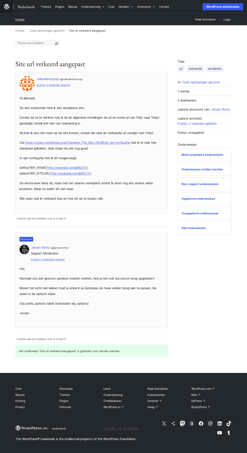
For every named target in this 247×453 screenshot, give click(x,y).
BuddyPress (200, 407)
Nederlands (59, 428)
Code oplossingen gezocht (46, 30)
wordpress (215, 68)
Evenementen (156, 394)
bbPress (198, 400)
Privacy (20, 407)
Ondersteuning (113, 394)
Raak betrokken (157, 388)
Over (18, 388)
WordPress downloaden (222, 6)
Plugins (64, 400)
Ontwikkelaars (112, 400)
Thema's (64, 394)
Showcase (66, 388)
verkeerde (195, 68)
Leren (107, 388)
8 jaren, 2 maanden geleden (53, 85)
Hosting (20, 400)
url (181, 68)
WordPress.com (203, 388)
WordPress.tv (113, 407)
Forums (20, 19)
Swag (152, 407)
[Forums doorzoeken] (56, 43)
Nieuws (20, 394)
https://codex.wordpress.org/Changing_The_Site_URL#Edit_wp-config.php (77, 143)
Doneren (154, 400)
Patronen (65, 407)
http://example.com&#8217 (66, 168)
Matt (195, 394)
